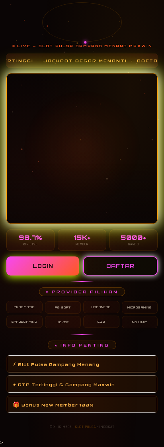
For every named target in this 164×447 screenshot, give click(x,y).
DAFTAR (120, 266)
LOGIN (43, 266)
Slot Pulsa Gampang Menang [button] (56, 363)
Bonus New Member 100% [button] (53, 404)
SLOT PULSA (85, 426)
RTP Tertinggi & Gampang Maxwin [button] (64, 384)
